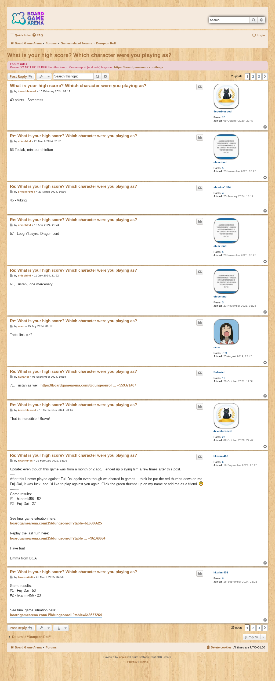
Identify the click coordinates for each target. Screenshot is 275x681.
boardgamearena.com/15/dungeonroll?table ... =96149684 (57, 538)
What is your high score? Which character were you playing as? (89, 55)
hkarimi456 (221, 456)
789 (224, 353)
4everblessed (222, 111)
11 (223, 378)
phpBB (123, 656)
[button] (265, 76)
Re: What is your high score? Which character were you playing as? (73, 135)
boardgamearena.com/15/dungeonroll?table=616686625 (56, 523)
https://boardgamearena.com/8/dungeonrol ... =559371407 (88, 385)
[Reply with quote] (199, 87)
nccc (217, 347)
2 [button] (253, 76)
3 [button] (259, 76)
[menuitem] (37, 35)
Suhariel (219, 372)
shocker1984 (222, 187)
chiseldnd (220, 162)
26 (223, 117)
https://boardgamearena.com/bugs (138, 67)
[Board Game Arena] (32, 18)
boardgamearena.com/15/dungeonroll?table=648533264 (56, 615)
